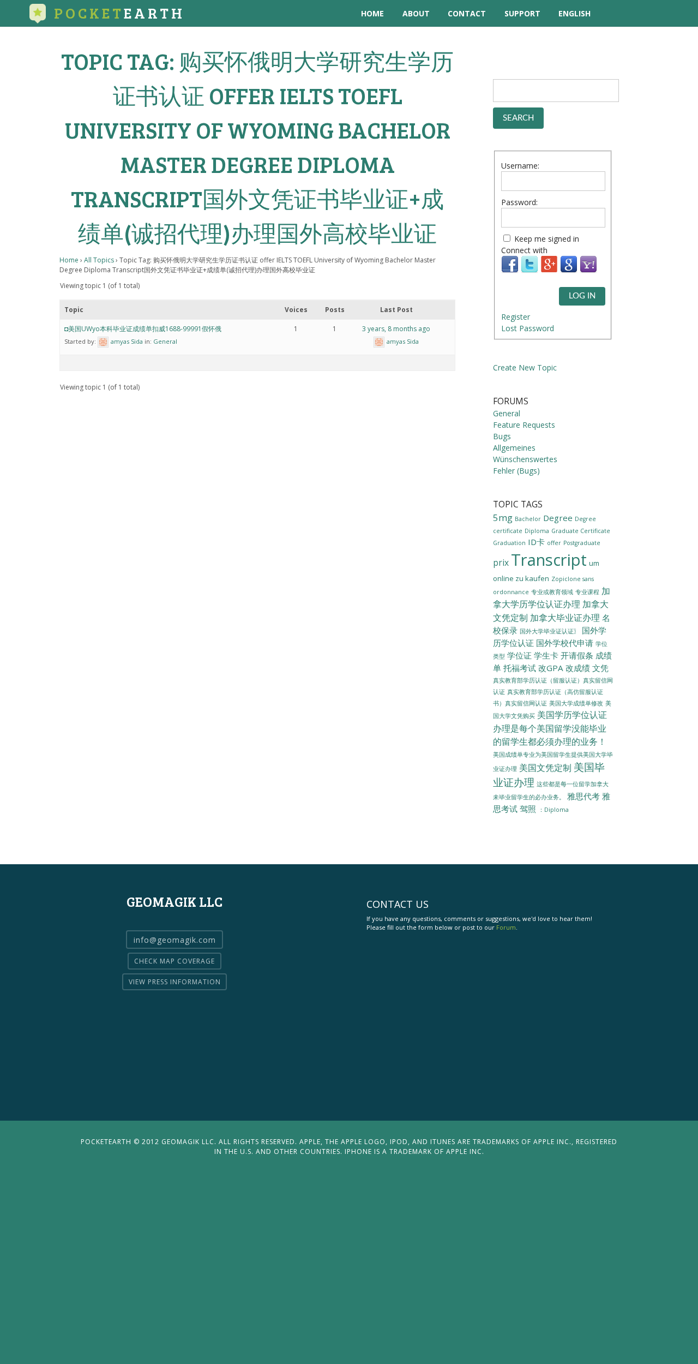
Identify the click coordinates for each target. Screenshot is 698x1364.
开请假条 (577, 655)
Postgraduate (581, 543)
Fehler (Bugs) (516, 470)
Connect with (524, 250)
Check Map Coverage (174, 961)
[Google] (568, 270)
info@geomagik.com (175, 940)
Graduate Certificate (580, 531)
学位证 (519, 655)
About (416, 13)
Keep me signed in (546, 239)
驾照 (528, 808)
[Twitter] (529, 270)
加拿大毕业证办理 (565, 617)
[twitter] (635, 13)
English (574, 13)
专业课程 (587, 592)
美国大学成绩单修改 (576, 703)
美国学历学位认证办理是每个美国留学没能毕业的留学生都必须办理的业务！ (550, 728)
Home (372, 13)
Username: (520, 165)
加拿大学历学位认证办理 (551, 597)
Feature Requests (524, 425)
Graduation (509, 543)
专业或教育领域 (552, 592)
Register (515, 317)
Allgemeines (514, 447)
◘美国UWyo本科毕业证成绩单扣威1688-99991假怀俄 (142, 328)
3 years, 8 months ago (396, 328)
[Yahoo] (588, 270)
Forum (506, 927)
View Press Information (175, 981)
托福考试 (519, 667)
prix (501, 563)
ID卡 (536, 541)
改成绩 (577, 667)
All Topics (99, 260)
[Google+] (549, 270)
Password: (519, 202)
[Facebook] (510, 270)
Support (522, 13)
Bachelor (528, 519)
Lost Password (527, 328)
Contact (467, 13)
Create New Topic (525, 367)
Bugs (502, 436)
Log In (582, 296)
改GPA (550, 667)
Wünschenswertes (525, 459)
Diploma (537, 531)
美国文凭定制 (545, 768)
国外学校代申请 (564, 642)
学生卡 (546, 655)
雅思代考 (583, 796)
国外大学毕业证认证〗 (550, 631)
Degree (558, 517)
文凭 (600, 667)
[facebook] (657, 13)
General (165, 341)
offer (554, 543)
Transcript (549, 560)
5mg (503, 517)
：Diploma (553, 809)
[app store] (612, 13)
